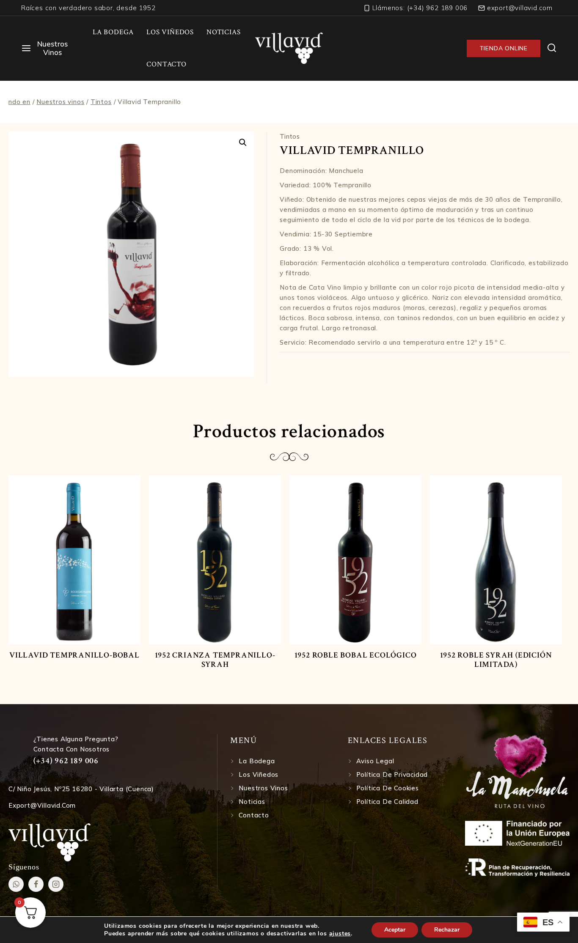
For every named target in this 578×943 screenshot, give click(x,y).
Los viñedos (258, 774)
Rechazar (447, 930)
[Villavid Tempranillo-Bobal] (74, 559)
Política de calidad (387, 802)
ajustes (340, 934)
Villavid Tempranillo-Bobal (74, 655)
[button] (242, 142)
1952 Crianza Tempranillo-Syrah (215, 660)
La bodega (257, 761)
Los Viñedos (170, 32)
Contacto (166, 64)
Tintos (290, 136)
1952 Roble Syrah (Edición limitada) (496, 660)
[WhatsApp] (16, 884)
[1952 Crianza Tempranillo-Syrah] (215, 559)
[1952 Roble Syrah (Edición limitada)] (496, 559)
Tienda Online (503, 48)
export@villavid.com (42, 805)
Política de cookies (387, 788)
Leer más (74, 670)
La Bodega (113, 32)
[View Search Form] (552, 48)
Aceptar (394, 930)
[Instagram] (55, 884)
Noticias (223, 32)
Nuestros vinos (263, 788)
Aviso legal (375, 761)
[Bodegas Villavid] (289, 48)
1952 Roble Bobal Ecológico (356, 655)
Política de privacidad (392, 774)
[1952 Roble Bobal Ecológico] (355, 559)
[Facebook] (36, 884)
